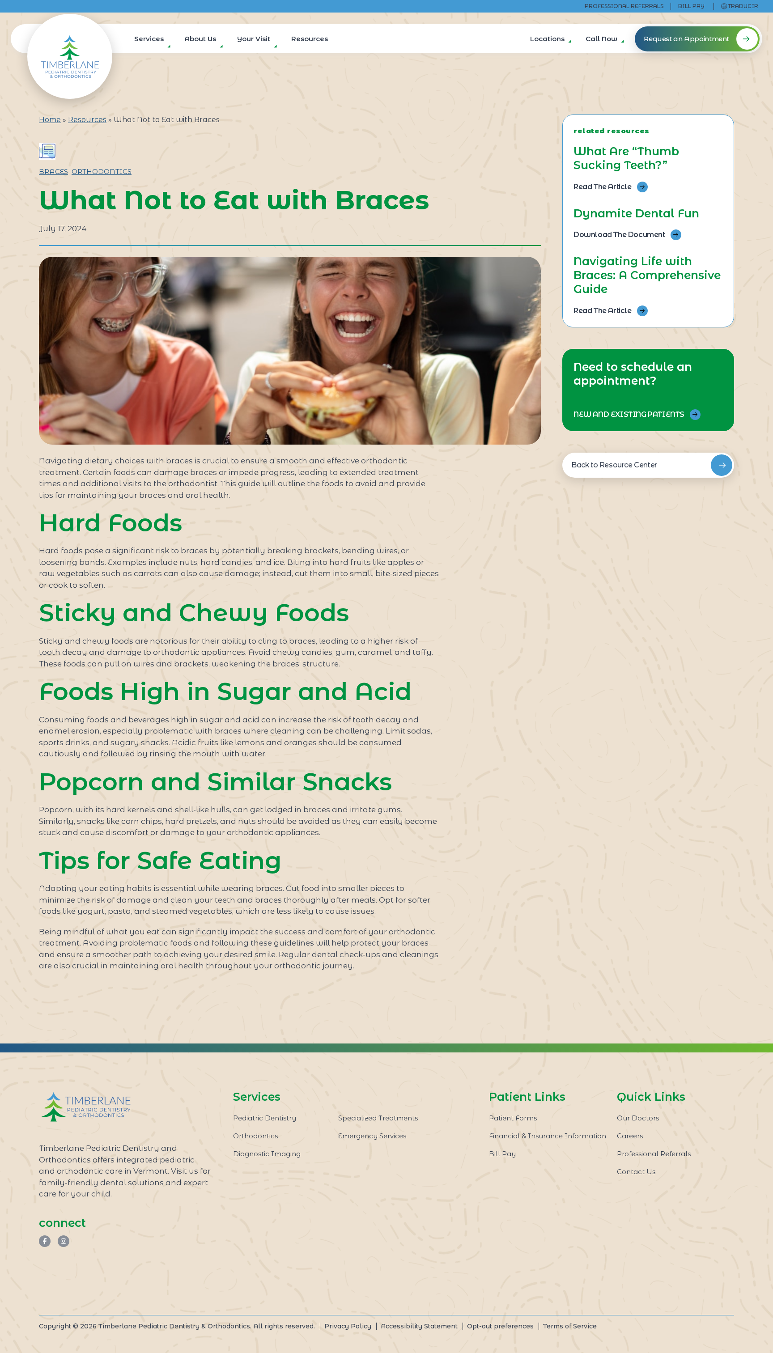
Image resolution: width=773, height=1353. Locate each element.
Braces (53, 171)
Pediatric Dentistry (264, 1118)
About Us (200, 38)
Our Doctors (638, 1118)
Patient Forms (513, 1118)
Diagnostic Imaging (267, 1153)
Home (50, 119)
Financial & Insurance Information (547, 1136)
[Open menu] (167, 49)
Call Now (601, 38)
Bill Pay (691, 6)
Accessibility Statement (419, 1326)
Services (149, 38)
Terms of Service (570, 1326)
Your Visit (253, 38)
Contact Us (636, 1171)
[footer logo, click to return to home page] (86, 1107)
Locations (547, 38)
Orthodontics (102, 171)
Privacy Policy (347, 1326)
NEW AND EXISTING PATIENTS (628, 414)
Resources (309, 38)
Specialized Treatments (378, 1118)
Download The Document (619, 234)
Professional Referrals (624, 6)
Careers (630, 1136)
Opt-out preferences (500, 1326)
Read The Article (602, 186)
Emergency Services (372, 1136)
